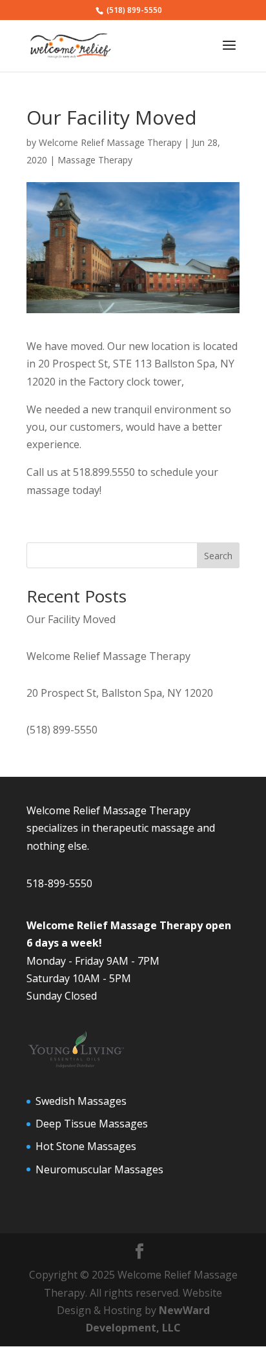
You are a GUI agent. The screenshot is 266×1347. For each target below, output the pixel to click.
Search (218, 556)
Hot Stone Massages (86, 1146)
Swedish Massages (81, 1101)
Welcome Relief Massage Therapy (110, 142)
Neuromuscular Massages (99, 1169)
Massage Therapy (94, 160)
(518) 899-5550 (61, 730)
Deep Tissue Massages (92, 1123)
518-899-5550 (59, 883)
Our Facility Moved (71, 619)
